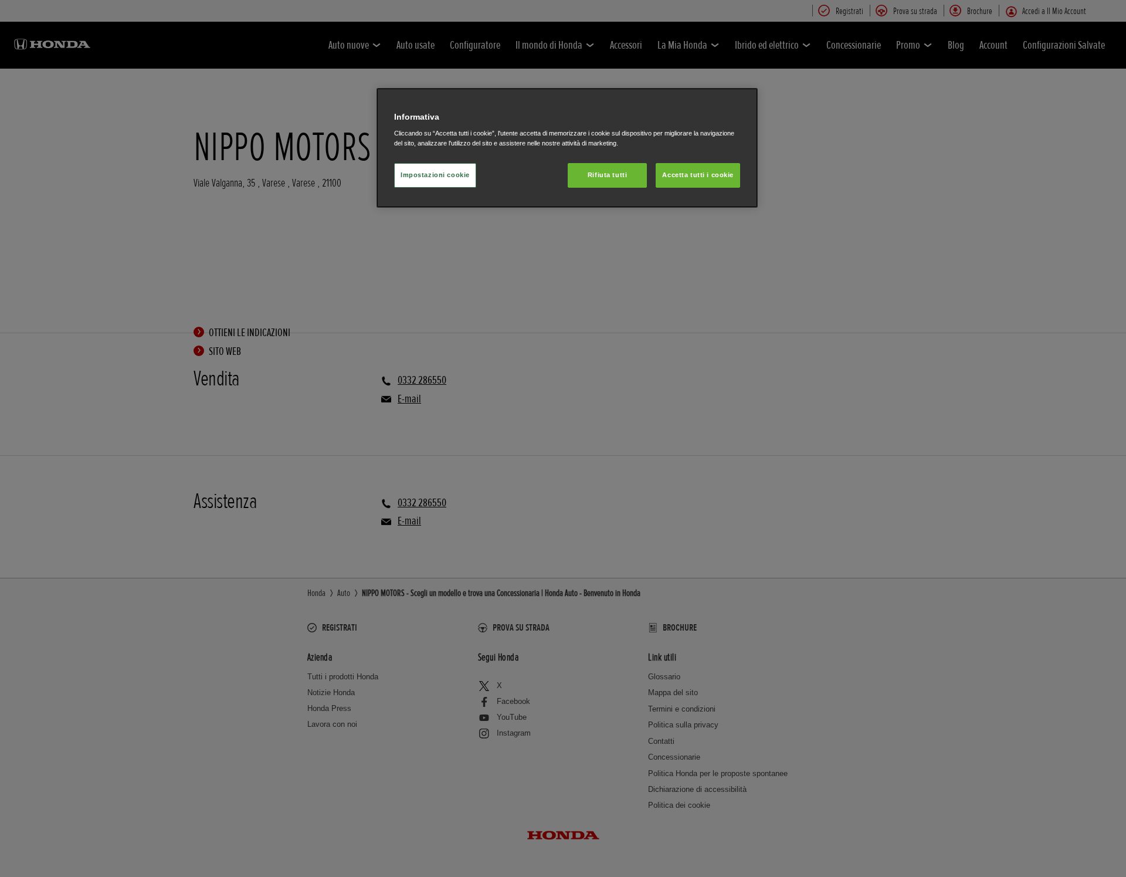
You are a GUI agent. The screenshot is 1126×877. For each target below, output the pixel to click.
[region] (567, 148)
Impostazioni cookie (435, 174)
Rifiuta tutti (607, 174)
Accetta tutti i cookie (698, 174)
